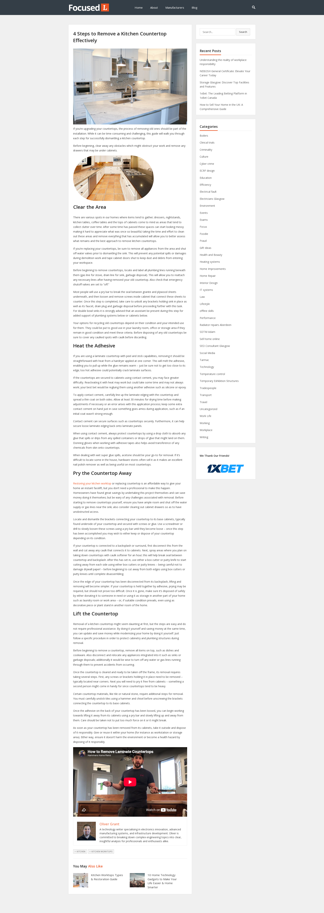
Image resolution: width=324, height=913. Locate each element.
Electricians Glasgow (212, 199)
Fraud (203, 240)
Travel (203, 402)
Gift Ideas (205, 248)
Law (202, 297)
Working (205, 423)
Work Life (205, 416)
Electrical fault (208, 191)
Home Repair (208, 276)
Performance (208, 318)
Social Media (207, 353)
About (154, 7)
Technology (207, 367)
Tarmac (204, 360)
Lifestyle (205, 304)
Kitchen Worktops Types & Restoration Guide (107, 877)
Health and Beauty (211, 255)
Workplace (206, 430)
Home (139, 7)
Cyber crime (207, 163)
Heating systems (210, 261)
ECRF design (207, 170)
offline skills (207, 311)
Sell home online (210, 339)
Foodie (204, 234)
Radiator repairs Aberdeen (215, 325)
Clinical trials (207, 142)
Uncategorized (208, 409)
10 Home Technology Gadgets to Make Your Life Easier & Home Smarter (162, 881)
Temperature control (212, 374)
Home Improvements (213, 269)
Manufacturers (174, 7)
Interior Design (209, 283)
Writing (204, 437)
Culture (204, 156)
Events (204, 213)
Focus (203, 226)
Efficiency (205, 184)
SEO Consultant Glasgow (215, 346)
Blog (194, 7)
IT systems (206, 290)
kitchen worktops (102, 851)
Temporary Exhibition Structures (219, 381)
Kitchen (81, 851)
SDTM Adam (207, 332)
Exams (204, 220)
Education (206, 178)
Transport (206, 395)
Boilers (204, 135)
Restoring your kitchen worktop (92, 483)
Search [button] (243, 32)
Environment (207, 205)
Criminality (206, 149)
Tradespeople (208, 388)
